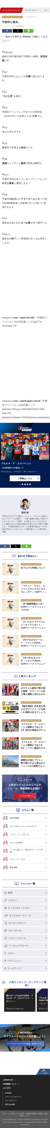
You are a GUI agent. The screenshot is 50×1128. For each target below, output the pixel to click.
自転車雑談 (14, 818)
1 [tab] (20, 484)
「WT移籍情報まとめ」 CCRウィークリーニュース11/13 (33, 606)
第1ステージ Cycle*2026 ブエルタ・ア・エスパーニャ (19, 996)
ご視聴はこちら (25, 478)
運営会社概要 (10, 1104)
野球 (10, 892)
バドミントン (14, 960)
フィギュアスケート (19, 945)
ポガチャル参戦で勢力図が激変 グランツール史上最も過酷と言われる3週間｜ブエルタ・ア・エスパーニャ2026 (33, 691)
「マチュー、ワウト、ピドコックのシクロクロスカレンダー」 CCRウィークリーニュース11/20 (33, 588)
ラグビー (12, 900)
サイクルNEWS (16, 842)
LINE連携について (9, 1084)
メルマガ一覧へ (25, 796)
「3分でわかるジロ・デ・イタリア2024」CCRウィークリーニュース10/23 (33, 660)
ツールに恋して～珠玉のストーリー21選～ (26, 850)
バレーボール (14, 930)
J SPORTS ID (8, 1080)
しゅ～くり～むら (17, 859)
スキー (11, 953)
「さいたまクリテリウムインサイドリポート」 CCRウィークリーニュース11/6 (33, 624)
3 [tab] (25, 484)
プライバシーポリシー (13, 1097)
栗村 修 (21, 26)
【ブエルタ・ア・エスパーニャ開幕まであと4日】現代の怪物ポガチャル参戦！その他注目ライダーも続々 (33, 727)
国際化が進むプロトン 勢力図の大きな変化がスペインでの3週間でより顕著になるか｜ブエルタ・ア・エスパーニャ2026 (33, 763)
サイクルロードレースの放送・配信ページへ (25, 1043)
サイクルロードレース (11, 10)
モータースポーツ (31, 10)
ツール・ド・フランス (19, 834)
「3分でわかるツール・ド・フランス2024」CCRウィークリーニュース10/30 (33, 642)
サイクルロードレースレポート (23, 826)
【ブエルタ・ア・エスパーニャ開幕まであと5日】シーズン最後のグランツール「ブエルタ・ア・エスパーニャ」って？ (33, 745)
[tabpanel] (25, 457)
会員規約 (8, 1093)
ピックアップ (14, 968)
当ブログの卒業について (33, 567)
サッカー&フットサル (18, 907)
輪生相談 (14, 867)
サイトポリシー (11, 1100)
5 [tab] (30, 484)
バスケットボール (17, 938)
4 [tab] (27, 484)
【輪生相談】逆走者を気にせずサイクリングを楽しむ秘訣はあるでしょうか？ (33, 709)
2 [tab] (22, 484)
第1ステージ (10, 1001)
